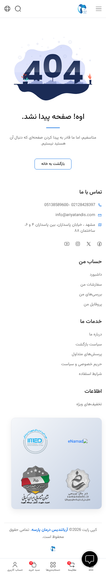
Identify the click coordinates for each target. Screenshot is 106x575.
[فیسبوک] (99, 244)
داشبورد (96, 275)
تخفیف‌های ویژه (89, 404)
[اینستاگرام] (77, 244)
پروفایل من (93, 305)
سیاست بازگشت (89, 345)
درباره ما (95, 335)
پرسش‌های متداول (87, 354)
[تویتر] (88, 244)
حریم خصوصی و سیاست (81, 364)
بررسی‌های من (90, 295)
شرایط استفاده (90, 374)
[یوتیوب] (66, 244)
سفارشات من (91, 285)
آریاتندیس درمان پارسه (50, 530)
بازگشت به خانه (53, 164)
